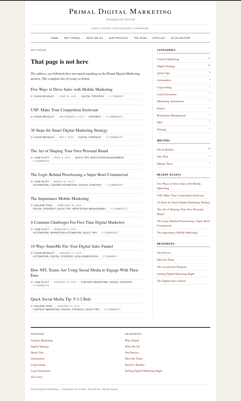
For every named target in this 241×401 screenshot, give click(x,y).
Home (54, 38)
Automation (41, 185)
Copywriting (164, 87)
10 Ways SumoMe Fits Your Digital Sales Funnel (72, 246)
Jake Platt (42, 157)
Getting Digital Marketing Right (175, 274)
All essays (37, 377)
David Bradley (44, 96)
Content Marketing (64, 185)
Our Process (118, 38)
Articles (158, 38)
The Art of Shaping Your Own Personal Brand (69, 150)
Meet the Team (165, 259)
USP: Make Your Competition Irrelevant (64, 109)
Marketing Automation (66, 232)
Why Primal (72, 38)
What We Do (94, 38)
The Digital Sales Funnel (171, 281)
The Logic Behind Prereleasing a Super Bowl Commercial (79, 174)
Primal (161, 108)
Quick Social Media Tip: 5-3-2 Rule (61, 299)
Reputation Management (107, 157)
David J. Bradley (135, 364)
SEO (159, 122)
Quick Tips (82, 157)
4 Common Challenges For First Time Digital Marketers (78, 222)
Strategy (94, 116)
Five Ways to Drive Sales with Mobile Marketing (72, 89)
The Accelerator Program (172, 267)
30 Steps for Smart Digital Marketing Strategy (69, 130)
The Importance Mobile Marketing (60, 198)
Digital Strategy (92, 96)
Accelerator (180, 38)
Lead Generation (86, 256)
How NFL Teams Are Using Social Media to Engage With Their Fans (84, 272)
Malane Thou (44, 205)
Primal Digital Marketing (120, 11)
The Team (140, 38)
